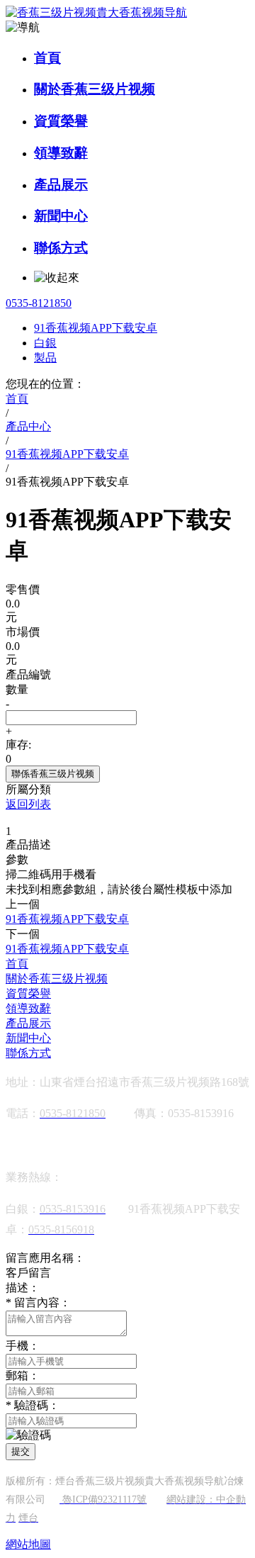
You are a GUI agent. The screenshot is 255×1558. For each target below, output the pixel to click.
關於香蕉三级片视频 (94, 89)
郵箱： (23, 1375)
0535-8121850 (39, 303)
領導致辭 (61, 152)
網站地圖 (28, 1544)
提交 (20, 1451)
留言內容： (38, 1302)
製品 (45, 358)
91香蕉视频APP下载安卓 (95, 328)
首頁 (47, 57)
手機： (23, 1346)
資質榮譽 (61, 120)
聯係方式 (61, 247)
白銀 (45, 343)
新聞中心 (61, 215)
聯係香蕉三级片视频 (52, 773)
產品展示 (61, 184)
